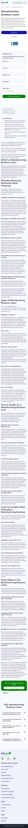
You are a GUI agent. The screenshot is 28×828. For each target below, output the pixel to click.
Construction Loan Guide (7, 794)
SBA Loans (3, 772)
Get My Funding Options (14, 96)
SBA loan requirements (6, 383)
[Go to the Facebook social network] (2, 758)
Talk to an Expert (14, 688)
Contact (3, 810)
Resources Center (5, 788)
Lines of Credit (4, 769)
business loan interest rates (7, 533)
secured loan (8, 211)
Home (2, 7)
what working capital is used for (8, 654)
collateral (20, 322)
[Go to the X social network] (8, 758)
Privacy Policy (4, 817)
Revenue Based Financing (7, 766)
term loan (8, 333)
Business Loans (8, 7)
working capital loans (20, 227)
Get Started (14, 32)
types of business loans (6, 308)
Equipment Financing (6, 775)
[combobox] (4, 91)
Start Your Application (18, 2)
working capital (5, 288)
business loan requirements (7, 419)
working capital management (12, 293)
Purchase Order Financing (7, 778)
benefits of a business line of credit (9, 359)
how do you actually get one (7, 416)
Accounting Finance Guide (7, 791)
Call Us (15, 36)
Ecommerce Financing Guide (7, 797)
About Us (3, 807)
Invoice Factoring (5, 781)
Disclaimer (3, 820)
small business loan (5, 170)
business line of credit (7, 349)
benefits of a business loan (7, 590)
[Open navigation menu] (25, 2)
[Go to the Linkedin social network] (14, 758)
